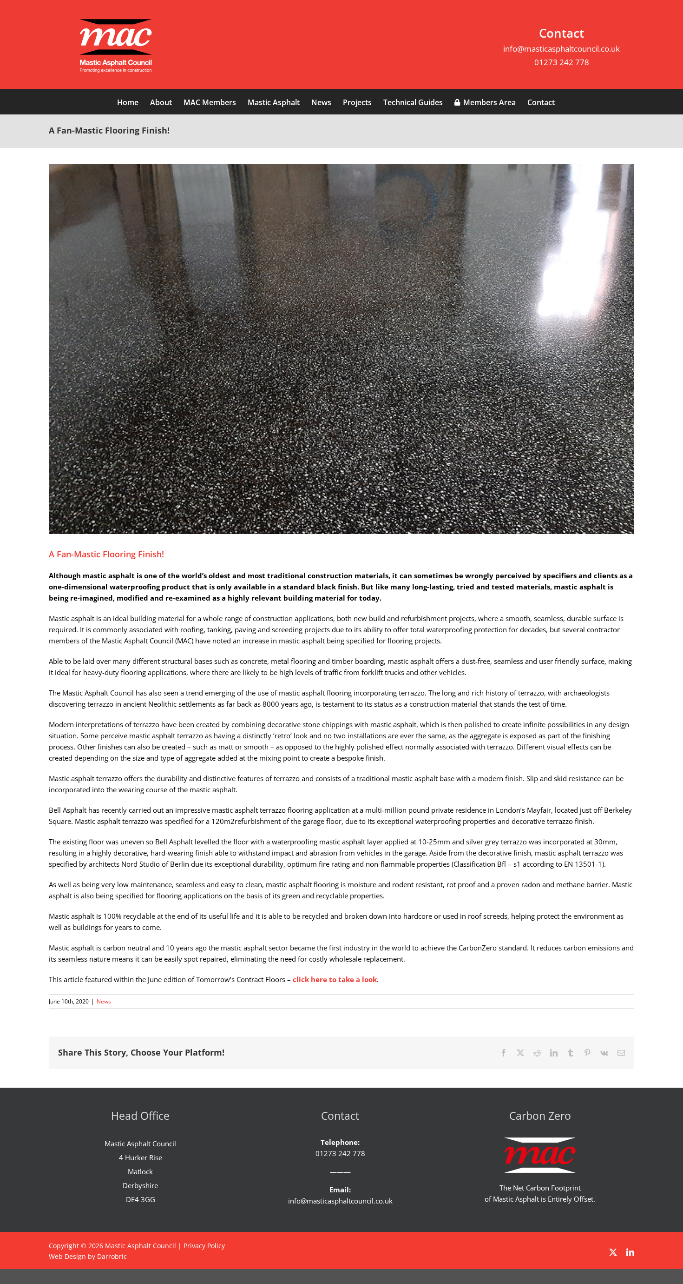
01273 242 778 (561, 62)
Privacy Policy (204, 1245)
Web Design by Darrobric (88, 1256)
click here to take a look (335, 979)
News (104, 1001)
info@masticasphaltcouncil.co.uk (561, 48)
